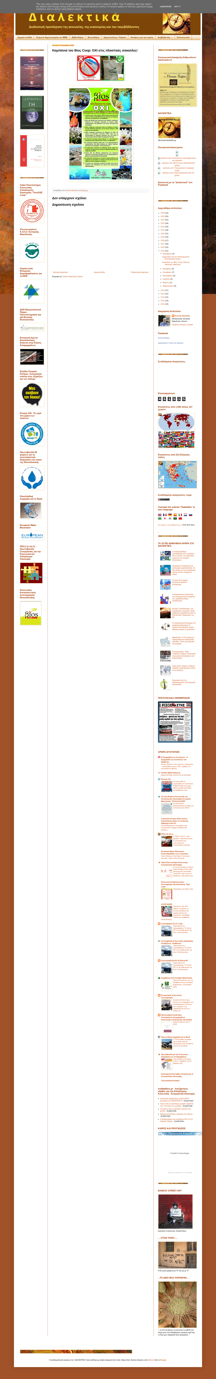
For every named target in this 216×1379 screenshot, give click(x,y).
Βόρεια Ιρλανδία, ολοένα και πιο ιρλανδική (176, 775)
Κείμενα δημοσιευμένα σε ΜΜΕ (51, 37)
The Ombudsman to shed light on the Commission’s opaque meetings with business (174, 828)
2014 (163, 290)
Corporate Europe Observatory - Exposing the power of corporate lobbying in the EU (174, 821)
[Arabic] (175, 519)
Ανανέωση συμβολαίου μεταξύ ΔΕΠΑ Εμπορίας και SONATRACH (174, 1100)
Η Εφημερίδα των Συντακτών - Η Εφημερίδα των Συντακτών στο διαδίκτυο (174, 759)
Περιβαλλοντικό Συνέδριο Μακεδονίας (176, 978)
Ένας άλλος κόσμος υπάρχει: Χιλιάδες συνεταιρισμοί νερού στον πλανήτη (183, 668)
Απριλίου (166, 279)
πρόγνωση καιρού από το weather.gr (180, 1172)
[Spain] (175, 515)
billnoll (150, 1360)
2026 (163, 213)
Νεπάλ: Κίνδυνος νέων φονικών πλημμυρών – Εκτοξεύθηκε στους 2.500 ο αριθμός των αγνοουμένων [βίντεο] (177, 766)
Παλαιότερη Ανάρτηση (139, 272)
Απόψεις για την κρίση (141, 37)
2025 (163, 216)
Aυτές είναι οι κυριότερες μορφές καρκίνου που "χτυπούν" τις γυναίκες (177, 1105)
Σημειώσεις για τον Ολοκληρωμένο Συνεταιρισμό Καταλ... (175, 258)
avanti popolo (166, 904)
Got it (177, 7)
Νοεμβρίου (167, 269)
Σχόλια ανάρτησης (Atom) (72, 277)
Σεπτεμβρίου (168, 276)
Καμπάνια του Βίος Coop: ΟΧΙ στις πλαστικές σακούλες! (176, 263)
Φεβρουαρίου (168, 286)
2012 (163, 297)
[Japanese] (165, 519)
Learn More (165, 7)
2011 (163, 301)
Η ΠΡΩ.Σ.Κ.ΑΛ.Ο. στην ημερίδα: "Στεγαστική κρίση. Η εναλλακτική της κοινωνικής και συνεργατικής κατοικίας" (183, 840)
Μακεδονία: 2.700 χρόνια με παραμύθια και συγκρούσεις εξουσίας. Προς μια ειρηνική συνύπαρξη (183, 640)
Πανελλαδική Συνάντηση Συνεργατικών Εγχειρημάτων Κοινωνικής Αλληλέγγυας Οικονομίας (176, 1017)
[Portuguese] (160, 519)
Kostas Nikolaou (164, 338)
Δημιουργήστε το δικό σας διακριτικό (170, 343)
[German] (170, 515)
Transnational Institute (170, 1081)
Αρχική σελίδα (24, 37)
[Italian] (181, 515)
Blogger (163, 1360)
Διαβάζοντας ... (165, 37)
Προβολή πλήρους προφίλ (182, 325)
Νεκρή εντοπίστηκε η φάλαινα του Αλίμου (176, 1114)
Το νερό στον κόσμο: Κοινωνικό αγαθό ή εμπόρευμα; (180, 582)
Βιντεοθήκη (93, 37)
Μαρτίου (166, 283)
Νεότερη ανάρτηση (60, 272)
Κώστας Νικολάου (182, 316)
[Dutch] (186, 515)
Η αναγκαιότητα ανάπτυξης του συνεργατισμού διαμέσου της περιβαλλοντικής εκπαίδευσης (183, 597)
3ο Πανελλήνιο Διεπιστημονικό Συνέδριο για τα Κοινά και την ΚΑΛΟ (183, 806)
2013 (163, 294)
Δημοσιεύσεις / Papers (115, 37)
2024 (163, 220)
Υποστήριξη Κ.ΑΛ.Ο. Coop (171, 924)
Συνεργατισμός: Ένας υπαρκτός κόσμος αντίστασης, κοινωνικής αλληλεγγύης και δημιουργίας (184, 655)
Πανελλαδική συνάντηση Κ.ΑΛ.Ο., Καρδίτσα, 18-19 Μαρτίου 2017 (182, 1061)
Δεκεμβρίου (167, 254)
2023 (163, 223)
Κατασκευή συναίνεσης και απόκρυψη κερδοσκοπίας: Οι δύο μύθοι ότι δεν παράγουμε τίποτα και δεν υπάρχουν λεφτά (183, 570)
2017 (163, 244)
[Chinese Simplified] (181, 519)
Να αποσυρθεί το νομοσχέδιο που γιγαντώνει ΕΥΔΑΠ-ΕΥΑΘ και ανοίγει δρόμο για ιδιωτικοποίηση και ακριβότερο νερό (183, 786)
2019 (163, 237)
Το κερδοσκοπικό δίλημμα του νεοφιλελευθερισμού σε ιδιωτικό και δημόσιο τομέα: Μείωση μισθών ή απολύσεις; (184, 626)
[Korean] (170, 519)
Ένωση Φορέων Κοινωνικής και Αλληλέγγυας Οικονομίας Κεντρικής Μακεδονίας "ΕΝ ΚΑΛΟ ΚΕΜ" (176, 799)
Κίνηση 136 (166, 779)
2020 (163, 234)
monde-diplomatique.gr (170, 773)
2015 (163, 251)
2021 (163, 230)
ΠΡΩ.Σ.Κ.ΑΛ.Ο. (167, 834)
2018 (163, 240)
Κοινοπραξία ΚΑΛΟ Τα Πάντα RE (174, 961)
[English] (160, 515)
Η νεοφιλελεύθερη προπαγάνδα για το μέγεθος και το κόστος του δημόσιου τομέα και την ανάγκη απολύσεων (183, 556)
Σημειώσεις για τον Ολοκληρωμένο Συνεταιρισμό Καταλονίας (183, 682)
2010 (163, 304)
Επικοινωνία (183, 37)
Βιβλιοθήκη (77, 37)
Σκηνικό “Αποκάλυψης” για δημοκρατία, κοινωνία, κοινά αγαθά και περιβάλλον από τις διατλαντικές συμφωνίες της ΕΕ (184, 613)
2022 (163, 227)
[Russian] (191, 515)
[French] (165, 515)
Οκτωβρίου (167, 272)
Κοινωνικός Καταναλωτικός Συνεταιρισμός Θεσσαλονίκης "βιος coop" (175, 884)
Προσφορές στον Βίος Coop (183, 889)
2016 (163, 247)
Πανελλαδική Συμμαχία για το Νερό (175, 1037)
